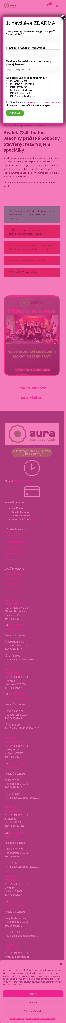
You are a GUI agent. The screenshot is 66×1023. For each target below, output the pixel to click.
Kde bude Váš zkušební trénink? (26, 77)
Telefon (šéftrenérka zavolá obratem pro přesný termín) (30, 63)
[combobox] (9, 69)
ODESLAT (15, 113)
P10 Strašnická (18, 87)
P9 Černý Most (18, 81)
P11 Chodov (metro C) (22, 93)
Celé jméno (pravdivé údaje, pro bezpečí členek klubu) (30, 33)
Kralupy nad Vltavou (21, 90)
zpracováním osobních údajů (41, 102)
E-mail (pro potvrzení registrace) (26, 48)
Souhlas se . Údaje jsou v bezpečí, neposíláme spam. (33, 104)
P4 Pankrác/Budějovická (24, 96)
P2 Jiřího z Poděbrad (22, 84)
